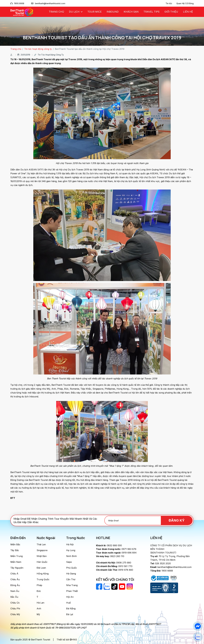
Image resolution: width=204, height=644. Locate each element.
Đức (39, 591)
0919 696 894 (116, 552)
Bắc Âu (14, 596)
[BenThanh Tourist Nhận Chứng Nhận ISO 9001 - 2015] (164, 588)
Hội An (70, 596)
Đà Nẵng (70, 608)
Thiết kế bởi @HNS (67, 639)
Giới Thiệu (171, 11)
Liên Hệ (188, 11)
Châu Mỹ (15, 614)
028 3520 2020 (160, 563)
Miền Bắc (15, 544)
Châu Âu (15, 579)
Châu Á (14, 573)
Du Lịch (74, 11)
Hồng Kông (43, 573)
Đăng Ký (177, 520)
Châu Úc (15, 602)
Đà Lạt (69, 614)
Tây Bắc (14, 550)
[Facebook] (198, 626)
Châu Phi (15, 608)
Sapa (69, 562)
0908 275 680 (113, 562)
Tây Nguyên (16, 567)
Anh (39, 608)
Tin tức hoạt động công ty (38, 49)
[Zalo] (198, 637)
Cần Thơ (70, 579)
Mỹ (38, 614)
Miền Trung (16, 556)
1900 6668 (161, 570)
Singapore (42, 550)
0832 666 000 (109, 545)
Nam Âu (14, 591)
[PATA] (173, 577)
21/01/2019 (25, 55)
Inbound (113, 11)
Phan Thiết (72, 591)
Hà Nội (70, 544)
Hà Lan (40, 602)
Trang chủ (56, 11)
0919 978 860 (114, 569)
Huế (68, 602)
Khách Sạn (131, 11)
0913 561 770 (114, 566)
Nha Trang (72, 585)
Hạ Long (70, 550)
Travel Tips (151, 11)
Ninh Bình (71, 556)
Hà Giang (71, 573)
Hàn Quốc (42, 562)
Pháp (39, 585)
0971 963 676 (116, 549)
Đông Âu (15, 585)
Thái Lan (41, 544)
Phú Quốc (71, 567)
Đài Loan (41, 567)
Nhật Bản (42, 556)
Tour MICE (94, 11)
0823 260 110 (110, 556)
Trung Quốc (43, 579)
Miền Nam (15, 562)
